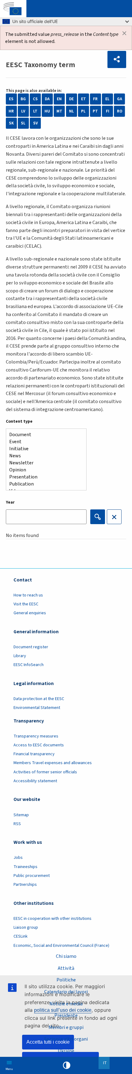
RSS (17, 824)
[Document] (44, 434)
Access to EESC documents (39, 745)
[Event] (44, 441)
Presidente (66, 1015)
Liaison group (26, 927)
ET (83, 99)
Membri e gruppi (66, 1027)
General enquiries (30, 613)
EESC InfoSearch (29, 665)
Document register (31, 647)
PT (95, 111)
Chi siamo (66, 956)
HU (47, 111)
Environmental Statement (37, 708)
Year (10, 502)
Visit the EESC (26, 604)
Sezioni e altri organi (66, 1038)
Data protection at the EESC (39, 699)
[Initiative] (44, 448)
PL (83, 111)
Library (20, 656)
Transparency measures (36, 736)
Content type (19, 421)
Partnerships (25, 885)
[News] (44, 455)
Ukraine (66, 1050)
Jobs (18, 858)
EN (59, 99)
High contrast (66, 1065)
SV (35, 123)
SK (11, 123)
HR (11, 111)
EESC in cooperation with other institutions (52, 919)
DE (71, 99)
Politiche (66, 979)
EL (107, 99)
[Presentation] (44, 477)
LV (23, 111)
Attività (66, 968)
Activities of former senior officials (45, 772)
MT (59, 111)
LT (35, 111)
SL (23, 123)
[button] (116, 59)
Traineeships (25, 867)
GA (119, 99)
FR (95, 99)
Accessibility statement (35, 781)
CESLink (21, 936)
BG (23, 99)
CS (35, 99)
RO (119, 111)
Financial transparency (34, 754)
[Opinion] (44, 470)
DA (47, 99)
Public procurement (32, 876)
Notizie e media (66, 1003)
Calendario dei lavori (66, 991)
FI (107, 111)
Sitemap (21, 815)
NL (71, 111)
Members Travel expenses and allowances (53, 763)
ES (11, 99)
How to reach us (28, 595)
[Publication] (44, 484)
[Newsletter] (44, 463)
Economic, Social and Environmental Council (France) (62, 946)
